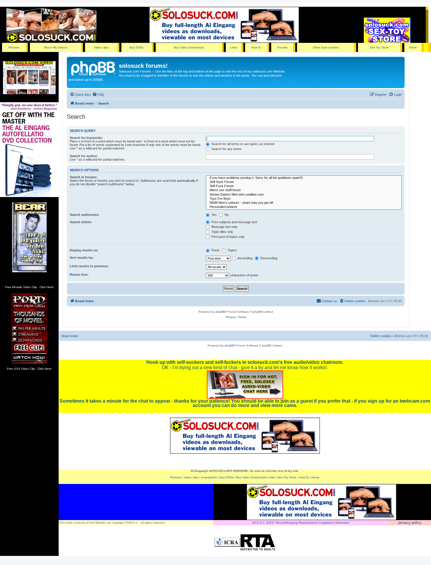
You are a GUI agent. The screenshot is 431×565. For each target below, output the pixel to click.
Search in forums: (83, 177)
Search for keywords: (86, 137)
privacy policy (410, 522)
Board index (70, 336)
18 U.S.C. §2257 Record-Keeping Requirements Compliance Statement (300, 522)
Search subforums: (84, 214)
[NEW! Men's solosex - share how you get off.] (303, 203)
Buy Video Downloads (189, 47)
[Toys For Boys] (303, 199)
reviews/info (209, 477)
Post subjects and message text (234, 222)
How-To (256, 47)
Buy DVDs (136, 47)
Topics (232, 250)
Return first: (79, 274)
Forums (282, 47)
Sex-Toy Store (379, 47)
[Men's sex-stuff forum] (303, 190)
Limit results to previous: (89, 266)
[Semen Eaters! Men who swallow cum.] (303, 195)
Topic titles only (222, 231)
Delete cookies (380, 336)
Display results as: (84, 250)
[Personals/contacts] (303, 207)
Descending (268, 258)
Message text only (224, 226)
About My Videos (55, 47)
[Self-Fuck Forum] (303, 186)
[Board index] (93, 67)
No (226, 214)
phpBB (220, 311)
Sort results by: (82, 257)
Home (413, 47)
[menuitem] (98, 94)
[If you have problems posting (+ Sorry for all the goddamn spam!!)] (303, 178)
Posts (215, 250)
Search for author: (84, 156)
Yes (214, 214)
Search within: (81, 222)
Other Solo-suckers (326, 47)
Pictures (14, 47)
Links (233, 47)
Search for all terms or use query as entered (242, 144)
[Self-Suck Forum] (303, 182)
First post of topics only (228, 236)
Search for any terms (226, 149)
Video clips (101, 47)
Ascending (244, 258)
